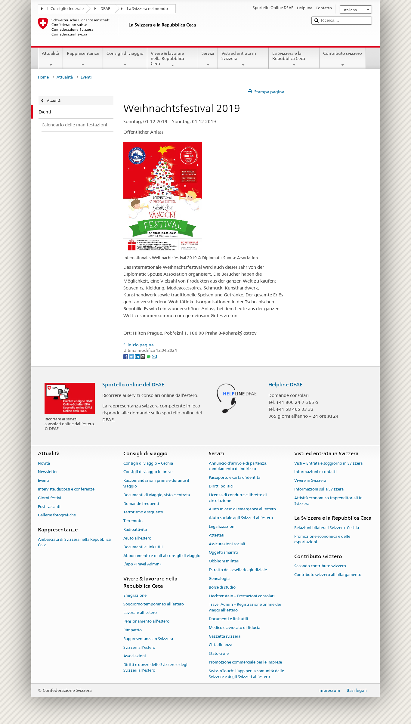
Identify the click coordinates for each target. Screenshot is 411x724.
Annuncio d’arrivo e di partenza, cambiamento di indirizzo (238, 466)
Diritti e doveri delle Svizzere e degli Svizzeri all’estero (156, 668)
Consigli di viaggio (125, 53)
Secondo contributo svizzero (320, 566)
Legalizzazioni (222, 526)
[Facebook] (126, 356)
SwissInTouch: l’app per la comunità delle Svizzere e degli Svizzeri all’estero (246, 674)
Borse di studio (222, 587)
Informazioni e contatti (315, 472)
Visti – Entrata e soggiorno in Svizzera (328, 463)
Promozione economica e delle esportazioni (322, 539)
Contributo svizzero (342, 53)
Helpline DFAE (285, 385)
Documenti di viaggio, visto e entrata (156, 495)
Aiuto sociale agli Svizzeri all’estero (241, 517)
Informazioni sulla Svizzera (319, 489)
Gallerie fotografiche (57, 515)
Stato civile (219, 653)
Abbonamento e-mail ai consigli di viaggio (161, 555)
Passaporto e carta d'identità (234, 477)
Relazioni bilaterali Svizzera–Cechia (326, 527)
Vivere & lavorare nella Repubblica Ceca (167, 58)
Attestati (216, 535)
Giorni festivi (49, 498)
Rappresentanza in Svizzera (148, 638)
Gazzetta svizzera (224, 636)
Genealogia (219, 578)
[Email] (154, 356)
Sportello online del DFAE (133, 385)
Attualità (50, 53)
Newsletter (48, 472)
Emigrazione (135, 595)
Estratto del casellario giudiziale (238, 570)
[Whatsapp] (149, 356)
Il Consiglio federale (65, 8)
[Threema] (143, 356)
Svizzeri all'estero (139, 647)
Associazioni (134, 656)
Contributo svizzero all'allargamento (327, 574)
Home (43, 77)
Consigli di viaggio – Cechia (148, 463)
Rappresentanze (83, 53)
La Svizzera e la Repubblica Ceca (288, 56)
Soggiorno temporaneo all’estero (153, 604)
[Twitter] (132, 356)
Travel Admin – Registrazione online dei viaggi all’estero (245, 607)
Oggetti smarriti (223, 552)
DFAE (105, 8)
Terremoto (133, 521)
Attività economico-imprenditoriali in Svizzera (328, 501)
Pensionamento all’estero (146, 621)
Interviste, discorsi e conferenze (66, 489)
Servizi (208, 53)
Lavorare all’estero (140, 613)
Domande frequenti (141, 503)
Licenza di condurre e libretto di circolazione (238, 498)
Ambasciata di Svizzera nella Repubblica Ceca (74, 542)
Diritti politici (221, 486)
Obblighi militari (224, 561)
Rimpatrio (132, 630)
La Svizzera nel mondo (147, 8)
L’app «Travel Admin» (142, 564)
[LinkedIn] (138, 356)
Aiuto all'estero (137, 538)
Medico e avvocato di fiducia (234, 627)
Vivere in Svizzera (310, 480)
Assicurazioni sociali (227, 544)
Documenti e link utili (143, 547)
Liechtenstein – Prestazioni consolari (242, 596)
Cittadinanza (220, 645)
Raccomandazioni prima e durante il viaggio (156, 483)
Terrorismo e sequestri (143, 512)
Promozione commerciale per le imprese (245, 662)
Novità (44, 463)
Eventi (43, 480)
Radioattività (135, 529)
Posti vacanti (49, 506)
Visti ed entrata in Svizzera (238, 56)
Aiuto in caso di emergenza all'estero (242, 509)
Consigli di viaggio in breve (147, 472)
